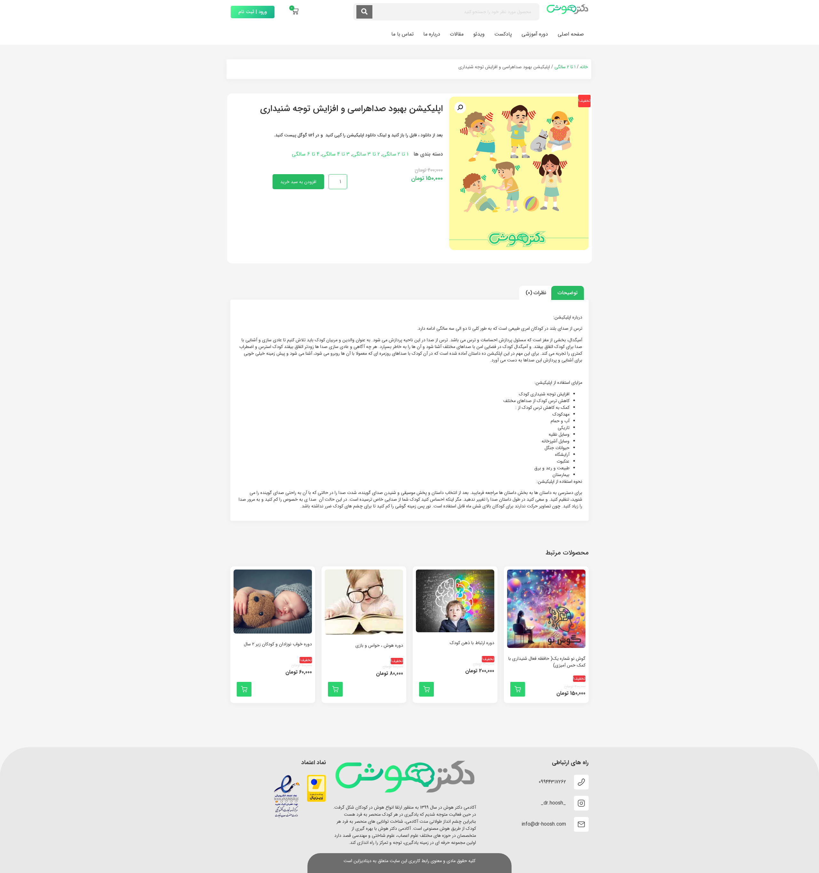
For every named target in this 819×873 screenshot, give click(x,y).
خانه (584, 66)
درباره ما (431, 34)
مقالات (457, 34)
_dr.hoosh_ (553, 803)
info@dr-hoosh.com (543, 824)
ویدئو (479, 34)
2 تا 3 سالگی (366, 154)
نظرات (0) (536, 293)
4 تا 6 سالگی (305, 154)
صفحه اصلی (571, 34)
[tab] (567, 293)
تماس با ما (402, 34)
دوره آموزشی (534, 34)
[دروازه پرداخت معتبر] (316, 800)
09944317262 (552, 782)
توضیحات (567, 293)
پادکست (503, 34)
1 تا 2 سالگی (565, 66)
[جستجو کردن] (364, 12)
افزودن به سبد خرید (298, 181)
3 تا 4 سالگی (336, 154)
